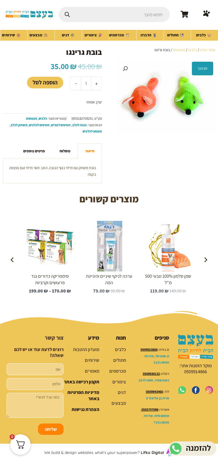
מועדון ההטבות (86, 349)
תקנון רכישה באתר (81, 382)
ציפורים (119, 382)
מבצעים (119, 403)
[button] (125, 69)
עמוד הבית (207, 49)
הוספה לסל (45, 82)
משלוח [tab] (65, 150)
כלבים (192, 49)
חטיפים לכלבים (39, 125)
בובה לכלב (79, 125)
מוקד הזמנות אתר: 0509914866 (195, 368)
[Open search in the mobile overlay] (114, 14)
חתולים (119, 360)
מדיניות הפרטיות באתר (83, 395)
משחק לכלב (19, 125)
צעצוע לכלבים (92, 131)
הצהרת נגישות (85, 409)
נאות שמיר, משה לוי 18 (154, 380)
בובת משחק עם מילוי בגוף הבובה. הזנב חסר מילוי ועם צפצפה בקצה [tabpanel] (52, 171)
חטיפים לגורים (61, 125)
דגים (122, 392)
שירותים (92, 360)
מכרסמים (117, 371)
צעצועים (179, 49)
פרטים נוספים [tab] (34, 150)
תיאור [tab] (90, 150)
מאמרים (92, 371)
